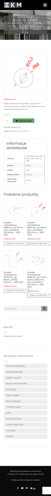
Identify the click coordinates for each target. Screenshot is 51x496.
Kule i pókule (11, 390)
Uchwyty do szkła (13, 419)
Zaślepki (9, 436)
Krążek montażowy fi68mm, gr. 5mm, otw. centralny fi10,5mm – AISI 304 (13, 228)
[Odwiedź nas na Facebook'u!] (18, 488)
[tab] (6, 137)
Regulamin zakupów (33, 480)
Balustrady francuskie (15, 366)
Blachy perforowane (14, 372)
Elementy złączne (13, 378)
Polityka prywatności (18, 480)
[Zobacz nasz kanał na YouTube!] (22, 488)
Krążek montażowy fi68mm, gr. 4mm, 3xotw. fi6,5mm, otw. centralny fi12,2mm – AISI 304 (37, 279)
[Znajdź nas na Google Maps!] (26, 488)
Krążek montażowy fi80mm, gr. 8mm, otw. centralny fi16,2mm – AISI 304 (37, 228)
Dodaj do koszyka (25, 121)
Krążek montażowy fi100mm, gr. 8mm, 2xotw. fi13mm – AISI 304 (13, 277)
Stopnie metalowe (13, 407)
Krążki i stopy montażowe (20, 131)
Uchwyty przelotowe (14, 425)
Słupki (8, 413)
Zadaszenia (10, 431)
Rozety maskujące (13, 401)
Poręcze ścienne (12, 395)
